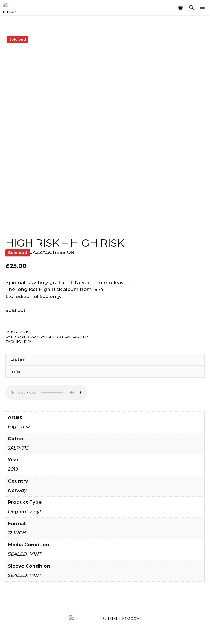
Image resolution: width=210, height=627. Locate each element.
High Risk (23, 342)
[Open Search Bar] (191, 7)
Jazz (34, 337)
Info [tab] (15, 371)
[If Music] (10, 7)
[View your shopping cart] (180, 7)
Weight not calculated (64, 337)
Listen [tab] (18, 359)
